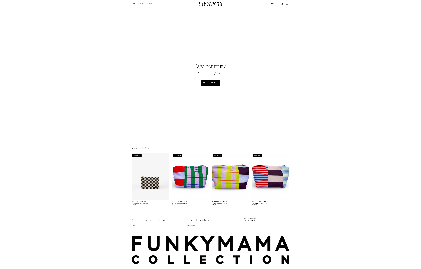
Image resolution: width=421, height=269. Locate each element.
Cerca (134, 225)
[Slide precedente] (135, 176)
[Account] (282, 3)
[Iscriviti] (208, 225)
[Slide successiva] (165, 176)
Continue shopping (210, 83)
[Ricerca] (277, 3)
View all (287, 149)
